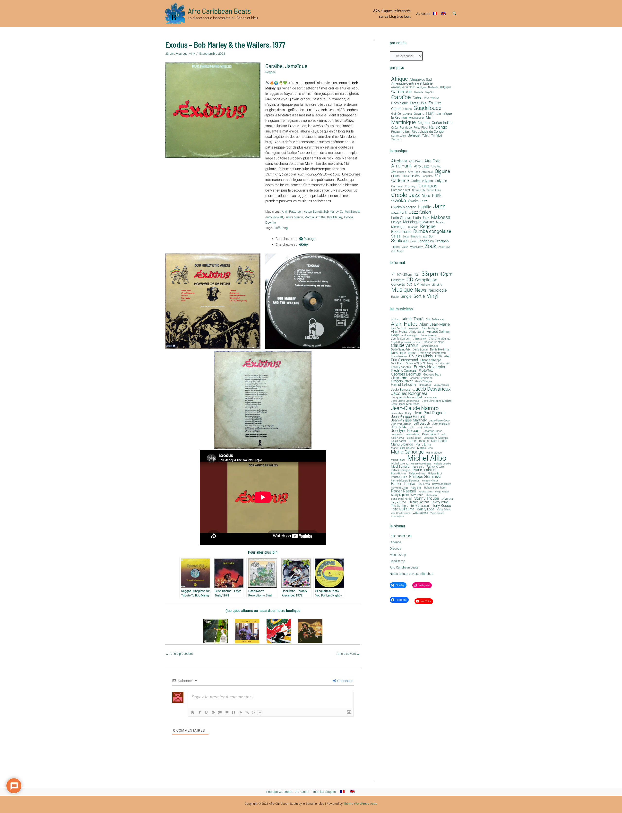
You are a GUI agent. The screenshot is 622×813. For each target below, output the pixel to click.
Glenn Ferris (399, 377)
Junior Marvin (294, 217)
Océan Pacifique (401, 127)
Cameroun (401, 91)
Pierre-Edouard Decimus (405, 481)
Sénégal (414, 135)
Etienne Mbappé (430, 360)
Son (431, 236)
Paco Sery (418, 466)
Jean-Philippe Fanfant (408, 417)
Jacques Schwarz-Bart (406, 397)
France (434, 103)
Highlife (424, 207)
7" (393, 274)
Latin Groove (401, 218)
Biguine (442, 171)
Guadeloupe (427, 108)
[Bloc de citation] (233, 713)
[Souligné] (206, 713)
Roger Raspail (403, 491)
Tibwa (395, 247)
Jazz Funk (399, 212)
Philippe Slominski (425, 477)
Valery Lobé (425, 509)
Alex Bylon (413, 328)
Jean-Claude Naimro (415, 408)
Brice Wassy (428, 335)
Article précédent (179, 653)
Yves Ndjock (397, 516)
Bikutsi (395, 176)
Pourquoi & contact (279, 792)
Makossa (440, 217)
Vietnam (396, 139)
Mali (429, 117)
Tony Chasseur (420, 505)
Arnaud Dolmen (438, 331)
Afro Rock (414, 172)
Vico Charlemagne (400, 513)
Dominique (399, 103)
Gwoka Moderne (403, 207)
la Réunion (399, 117)
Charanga (410, 186)
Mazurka (428, 222)
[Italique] (199, 713)
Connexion (345, 681)
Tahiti (425, 135)
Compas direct (400, 190)
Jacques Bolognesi (409, 393)
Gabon (396, 109)
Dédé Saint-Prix (400, 349)
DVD (409, 284)
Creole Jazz (405, 195)
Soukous (400, 240)
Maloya (396, 222)
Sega (406, 236)
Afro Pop (436, 166)
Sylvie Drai (447, 499)
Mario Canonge (407, 451)
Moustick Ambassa (421, 464)
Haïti (430, 113)
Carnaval (397, 186)
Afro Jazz (421, 166)
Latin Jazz (421, 218)
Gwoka (398, 200)
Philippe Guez (399, 477)
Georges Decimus (406, 374)
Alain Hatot (404, 323)
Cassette (398, 280)
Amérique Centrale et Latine (411, 83)
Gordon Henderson (421, 378)
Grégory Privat (402, 381)
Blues (405, 176)
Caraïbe (274, 65)
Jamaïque (296, 65)
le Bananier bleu (401, 536)
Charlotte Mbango (439, 338)
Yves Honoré (437, 513)
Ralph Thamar (403, 484)
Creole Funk (434, 190)
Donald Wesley (399, 356)
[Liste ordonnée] (219, 713)
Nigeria (424, 123)
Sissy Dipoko (400, 494)
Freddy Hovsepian (430, 367)
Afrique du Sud (421, 79)
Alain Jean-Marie (434, 324)
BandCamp (397, 561)
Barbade (433, 87)
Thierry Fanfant (418, 502)
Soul (413, 241)
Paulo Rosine (398, 473)
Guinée (396, 113)
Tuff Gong (281, 228)
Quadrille (413, 227)
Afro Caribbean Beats (219, 10)
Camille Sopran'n (400, 338)
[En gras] (192, 713)
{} (253, 712)
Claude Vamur (404, 345)
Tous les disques (324, 792)
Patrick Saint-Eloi (425, 470)
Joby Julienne (424, 427)
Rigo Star (416, 487)
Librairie (437, 284)
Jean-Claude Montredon (405, 404)
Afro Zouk (427, 172)
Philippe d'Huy (417, 473)
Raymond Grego (399, 488)
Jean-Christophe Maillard (436, 401)
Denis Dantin (420, 349)
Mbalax (440, 222)
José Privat (397, 434)
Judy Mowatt (274, 217)
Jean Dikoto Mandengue (405, 401)
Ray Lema (424, 484)
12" (417, 274)
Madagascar (416, 117)
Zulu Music (397, 251)
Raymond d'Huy (441, 484)
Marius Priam (398, 460)
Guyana (407, 114)
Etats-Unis (418, 103)
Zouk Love (444, 247)
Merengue (398, 227)
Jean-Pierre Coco (439, 421)
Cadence (400, 180)
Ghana (407, 109)
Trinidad (436, 135)
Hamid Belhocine (403, 384)
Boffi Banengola (409, 335)
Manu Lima (423, 444)
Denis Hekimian (440, 349)
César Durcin (419, 339)
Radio (395, 296)
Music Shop (398, 555)
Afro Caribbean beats (404, 567)
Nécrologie (437, 290)
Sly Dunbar (431, 495)
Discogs (309, 239)
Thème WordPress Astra (360, 803)
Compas (428, 186)
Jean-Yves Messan (401, 424)
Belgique (445, 87)
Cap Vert (430, 92)
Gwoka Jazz (417, 201)
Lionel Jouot (414, 438)
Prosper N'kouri (430, 481)
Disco (426, 196)
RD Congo (438, 127)
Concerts (398, 285)
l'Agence (395, 542)
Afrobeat (399, 161)
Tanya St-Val (398, 502)
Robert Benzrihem (435, 488)
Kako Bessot (430, 434)
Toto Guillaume (403, 509)
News (420, 290)
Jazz (439, 206)
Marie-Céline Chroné (403, 448)
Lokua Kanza (398, 441)
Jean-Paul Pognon (430, 413)
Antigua (421, 87)
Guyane (419, 113)
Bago (395, 335)
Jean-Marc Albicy (401, 413)
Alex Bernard (398, 328)
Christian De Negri (433, 342)
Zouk (430, 246)
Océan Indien (442, 123)
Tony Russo (441, 505)
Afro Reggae (398, 172)
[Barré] (213, 713)
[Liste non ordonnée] (226, 713)
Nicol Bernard (400, 466)
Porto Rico (420, 127)
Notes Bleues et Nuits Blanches (411, 574)
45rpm (446, 274)
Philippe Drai (434, 473)
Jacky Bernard (400, 389)
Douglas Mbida (421, 356)
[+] (260, 712)
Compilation (426, 280)
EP (416, 284)
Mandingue (412, 222)
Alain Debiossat (435, 319)
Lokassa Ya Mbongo (436, 438)
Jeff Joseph (422, 423)
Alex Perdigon (430, 328)
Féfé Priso (397, 363)
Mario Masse (434, 452)
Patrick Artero (435, 466)
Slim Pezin (417, 495)
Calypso (441, 181)
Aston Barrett (313, 211)
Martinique (403, 122)
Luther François (418, 440)
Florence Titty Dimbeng (419, 363)
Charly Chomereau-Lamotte (405, 342)
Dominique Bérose (403, 353)
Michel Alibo (426, 458)
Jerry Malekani (440, 424)
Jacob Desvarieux (432, 388)
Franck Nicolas (401, 367)
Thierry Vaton (440, 502)
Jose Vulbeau (412, 434)
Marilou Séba (425, 448)
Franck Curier (442, 363)
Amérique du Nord (403, 87)
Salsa (396, 236)
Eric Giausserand (404, 360)
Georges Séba (432, 374)
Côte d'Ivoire (431, 98)
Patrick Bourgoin (400, 470)
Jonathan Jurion (432, 431)
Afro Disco (416, 161)
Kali (443, 434)
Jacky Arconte (441, 385)
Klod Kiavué (398, 438)
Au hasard (423, 14)
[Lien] (247, 713)
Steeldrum (426, 241)
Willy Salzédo (420, 513)
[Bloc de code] (240, 713)
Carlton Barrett (350, 211)
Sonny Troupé (426, 499)
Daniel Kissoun (429, 346)
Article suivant (348, 653)
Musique (182, 53)
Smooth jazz (419, 236)
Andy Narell (416, 331)
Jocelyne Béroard (406, 431)
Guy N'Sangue (423, 381)
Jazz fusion (420, 212)
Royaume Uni (400, 131)
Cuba (417, 98)
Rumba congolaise (432, 231)
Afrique (399, 79)
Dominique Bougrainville (433, 353)
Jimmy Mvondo (402, 427)
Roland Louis (425, 491)
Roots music (401, 232)
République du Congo (428, 131)
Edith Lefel (442, 356)
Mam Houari (439, 441)
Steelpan (442, 241)
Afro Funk (401, 166)
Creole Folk (418, 190)
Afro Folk (432, 161)
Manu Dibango (402, 444)
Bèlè (437, 176)
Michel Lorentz (399, 463)
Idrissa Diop (425, 385)
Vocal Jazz (416, 247)
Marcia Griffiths (315, 217)
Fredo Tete (426, 370)
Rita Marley (334, 217)
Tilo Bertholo (399, 505)
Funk (436, 195)
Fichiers (425, 284)
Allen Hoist (399, 331)
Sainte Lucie (398, 135)
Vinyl (192, 53)
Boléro (415, 176)
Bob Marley (330, 211)
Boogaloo (427, 176)
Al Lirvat (395, 319)
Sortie (419, 296)
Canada (418, 92)
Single (406, 296)
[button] (454, 13)
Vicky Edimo (444, 509)
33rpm (169, 53)
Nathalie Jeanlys (442, 464)
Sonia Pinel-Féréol (401, 499)
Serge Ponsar (442, 491)
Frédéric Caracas (403, 370)
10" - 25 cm (404, 274)
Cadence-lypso (422, 181)
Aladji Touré (413, 319)
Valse (405, 247)
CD (409, 279)
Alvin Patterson (292, 211)
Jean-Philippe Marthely (409, 420)
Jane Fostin (430, 397)
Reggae (270, 72)
